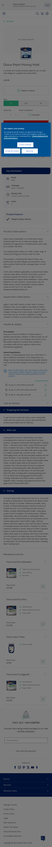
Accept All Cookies (12, 151)
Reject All (29, 151)
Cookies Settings (25, 145)
